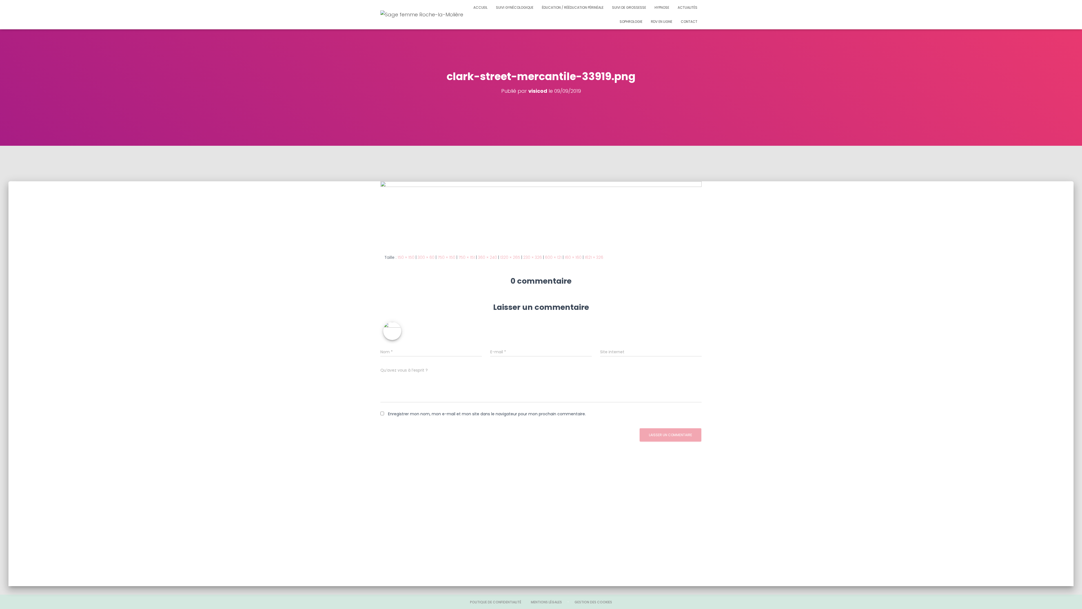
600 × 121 (553, 257)
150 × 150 (406, 257)
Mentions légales (546, 602)
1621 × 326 (594, 257)
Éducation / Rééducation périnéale (573, 7)
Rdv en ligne (661, 21)
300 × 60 (426, 257)
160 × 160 (573, 257)
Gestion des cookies (593, 602)
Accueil (480, 7)
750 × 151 (466, 257)
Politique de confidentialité (495, 602)
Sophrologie (631, 21)
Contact (689, 21)
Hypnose (662, 7)
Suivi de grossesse (629, 7)
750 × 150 (446, 257)
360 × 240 (487, 257)
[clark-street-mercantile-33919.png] (541, 213)
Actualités (687, 7)
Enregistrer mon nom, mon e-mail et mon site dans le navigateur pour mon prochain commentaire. (487, 414)
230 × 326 (532, 257)
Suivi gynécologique (514, 7)
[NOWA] (431, 14)
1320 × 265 (510, 257)
